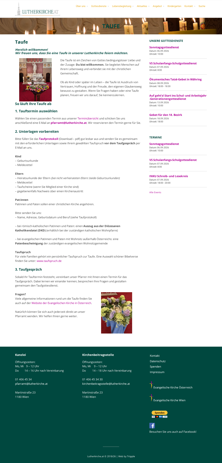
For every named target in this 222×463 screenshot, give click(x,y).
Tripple (131, 456)
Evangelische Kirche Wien (169, 400)
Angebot (157, 6)
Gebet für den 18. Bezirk (165, 115)
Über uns (80, 6)
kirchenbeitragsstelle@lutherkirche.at (106, 384)
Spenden (155, 366)
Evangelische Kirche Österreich (172, 387)
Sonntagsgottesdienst (164, 47)
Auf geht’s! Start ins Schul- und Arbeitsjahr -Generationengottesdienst (178, 97)
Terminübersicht (88, 118)
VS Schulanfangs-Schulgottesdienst (173, 63)
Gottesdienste (98, 6)
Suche (202, 6)
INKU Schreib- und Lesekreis (168, 176)
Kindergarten (174, 6)
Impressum (157, 372)
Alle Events (155, 192)
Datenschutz (158, 361)
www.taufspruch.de (49, 261)
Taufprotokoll (48, 139)
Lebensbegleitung (121, 6)
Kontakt (188, 6)
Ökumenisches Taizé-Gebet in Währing (175, 79)
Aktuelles (142, 6)
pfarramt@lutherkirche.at (31, 384)
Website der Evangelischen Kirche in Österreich (61, 303)
